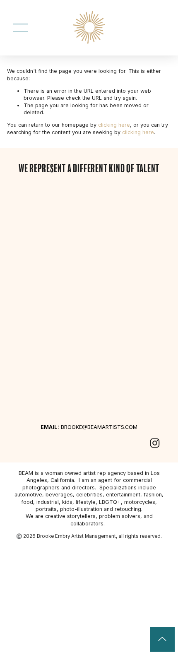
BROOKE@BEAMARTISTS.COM (89, 427)
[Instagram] (155, 443)
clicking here (114, 125)
